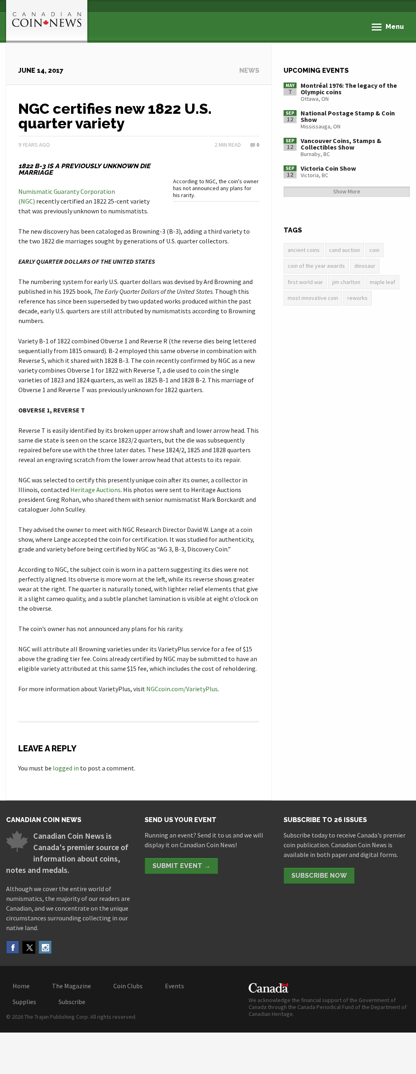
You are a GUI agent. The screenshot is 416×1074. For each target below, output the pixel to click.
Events (174, 986)
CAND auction (344, 250)
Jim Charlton (346, 282)
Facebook (12, 947)
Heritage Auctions (95, 490)
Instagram (45, 947)
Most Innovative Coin (313, 298)
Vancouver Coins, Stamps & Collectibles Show (341, 144)
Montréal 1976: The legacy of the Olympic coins (349, 88)
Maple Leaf (382, 282)
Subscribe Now (319, 875)
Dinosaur (364, 265)
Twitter (28, 947)
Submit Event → (181, 866)
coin (374, 250)
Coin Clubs (128, 986)
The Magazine (71, 986)
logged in (66, 768)
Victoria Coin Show (328, 168)
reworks (357, 298)
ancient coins (304, 250)
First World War (305, 282)
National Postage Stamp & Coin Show (348, 116)
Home (21, 986)
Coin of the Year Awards (316, 265)
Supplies (24, 1002)
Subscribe (71, 1002)
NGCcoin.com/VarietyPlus (182, 689)
